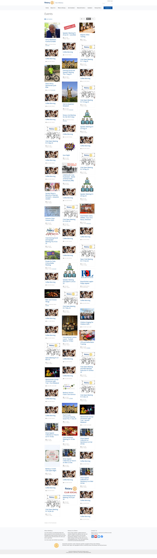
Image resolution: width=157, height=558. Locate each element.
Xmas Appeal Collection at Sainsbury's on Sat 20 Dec (86, 441)
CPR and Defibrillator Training (87, 343)
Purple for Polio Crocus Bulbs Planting (50, 263)
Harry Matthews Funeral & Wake (50, 40)
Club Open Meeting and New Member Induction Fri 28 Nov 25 (86, 369)
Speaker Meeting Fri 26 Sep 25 (86, 195)
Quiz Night (66, 155)
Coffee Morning (68, 52)
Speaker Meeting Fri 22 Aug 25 (86, 127)
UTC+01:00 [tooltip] (47, 45)
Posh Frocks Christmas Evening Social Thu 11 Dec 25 (69, 417)
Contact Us (108, 8)
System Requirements (87, 552)
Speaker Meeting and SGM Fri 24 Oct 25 (69, 281)
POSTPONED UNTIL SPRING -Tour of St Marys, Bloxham (86, 218)
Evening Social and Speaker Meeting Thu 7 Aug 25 (69, 72)
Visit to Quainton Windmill (68, 105)
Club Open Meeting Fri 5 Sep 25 (51, 142)
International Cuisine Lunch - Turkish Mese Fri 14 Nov (69, 339)
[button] (49, 19)
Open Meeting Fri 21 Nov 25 (52, 359)
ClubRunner (75, 551)
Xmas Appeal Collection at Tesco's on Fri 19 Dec (52, 435)
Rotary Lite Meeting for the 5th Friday (69, 116)
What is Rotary (61, 8)
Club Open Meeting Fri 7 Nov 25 (69, 307)
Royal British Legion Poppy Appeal (86, 282)
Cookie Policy (75, 552)
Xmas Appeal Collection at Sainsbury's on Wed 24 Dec (86, 480)
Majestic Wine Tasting (84, 36)
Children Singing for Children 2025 (86, 323)
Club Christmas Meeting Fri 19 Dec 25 (69, 439)
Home (47, 8)
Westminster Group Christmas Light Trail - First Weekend (52, 381)
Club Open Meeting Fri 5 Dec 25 (86, 396)
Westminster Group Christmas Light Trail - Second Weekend (86, 419)
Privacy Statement (69, 552)
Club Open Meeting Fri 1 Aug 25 (86, 60)
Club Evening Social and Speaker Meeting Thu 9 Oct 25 (51, 240)
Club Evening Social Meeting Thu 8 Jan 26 (69, 497)
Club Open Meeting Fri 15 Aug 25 (86, 101)
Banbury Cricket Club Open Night (50, 470)
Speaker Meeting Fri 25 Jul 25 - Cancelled (69, 34)
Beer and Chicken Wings (51, 301)
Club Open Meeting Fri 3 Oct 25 (69, 220)
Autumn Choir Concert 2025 (50, 219)
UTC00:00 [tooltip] (47, 305)
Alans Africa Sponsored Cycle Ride (50, 85)
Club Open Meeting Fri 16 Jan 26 (51, 510)
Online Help (80, 552)
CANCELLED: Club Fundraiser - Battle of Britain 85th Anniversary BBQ (69, 177)
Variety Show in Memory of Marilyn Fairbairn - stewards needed (52, 196)
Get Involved (71, 8)
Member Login (110, 1)
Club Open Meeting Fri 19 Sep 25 (86, 168)
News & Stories (81, 8)
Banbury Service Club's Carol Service (69, 393)
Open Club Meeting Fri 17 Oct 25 (86, 260)
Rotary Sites (98, 8)
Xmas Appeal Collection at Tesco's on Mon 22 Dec (69, 460)
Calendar (90, 8)
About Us (53, 8)
